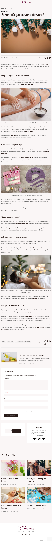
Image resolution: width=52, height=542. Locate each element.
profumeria (4, 329)
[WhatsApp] (43, 439)
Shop (33, 531)
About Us (23, 531)
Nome (6, 392)
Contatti (28, 531)
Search (17, 431)
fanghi (3, 341)
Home (2, 8)
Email (5, 399)
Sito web (6, 405)
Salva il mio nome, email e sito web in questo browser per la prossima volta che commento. (24, 411)
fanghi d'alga (11, 341)
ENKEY (41, 540)
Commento (7, 378)
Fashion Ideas (4, 11)
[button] (2, 2)
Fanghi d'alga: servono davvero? (23, 341)
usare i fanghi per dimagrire (8, 344)
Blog (5, 8)
